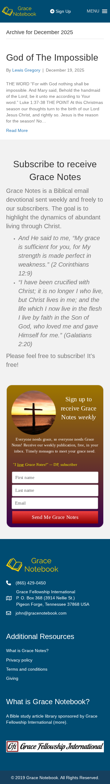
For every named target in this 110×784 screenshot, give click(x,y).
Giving (12, 678)
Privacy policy (19, 660)
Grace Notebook (42, 777)
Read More (17, 130)
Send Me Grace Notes (55, 517)
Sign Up (62, 11)
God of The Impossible (52, 57)
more (60, 722)
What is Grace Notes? (27, 650)
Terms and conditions (26, 669)
